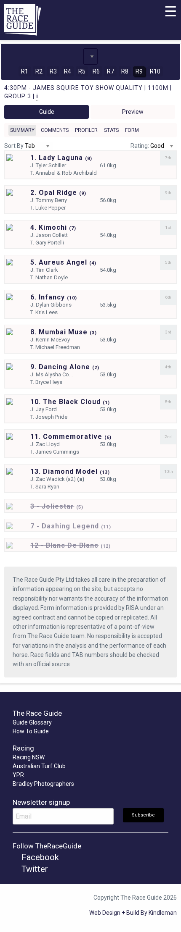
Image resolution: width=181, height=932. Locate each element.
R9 (139, 71)
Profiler (86, 130)
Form (132, 130)
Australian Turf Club (39, 766)
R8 (124, 71)
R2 (39, 71)
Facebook (39, 857)
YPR (18, 775)
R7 (110, 71)
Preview (133, 111)
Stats (111, 130)
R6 (96, 71)
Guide (46, 111)
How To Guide (31, 731)
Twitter (33, 869)
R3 (53, 71)
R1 (24, 71)
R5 (81, 71)
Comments (55, 130)
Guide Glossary (32, 722)
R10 (155, 71)
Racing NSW (29, 757)
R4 (67, 71)
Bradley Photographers (43, 783)
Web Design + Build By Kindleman (133, 912)
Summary (22, 130)
